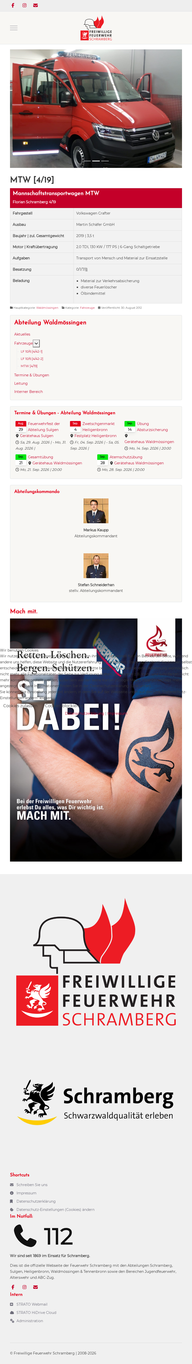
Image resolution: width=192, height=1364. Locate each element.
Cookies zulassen (20, 705)
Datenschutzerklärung (84, 713)
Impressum (117, 713)
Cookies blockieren (64, 705)
